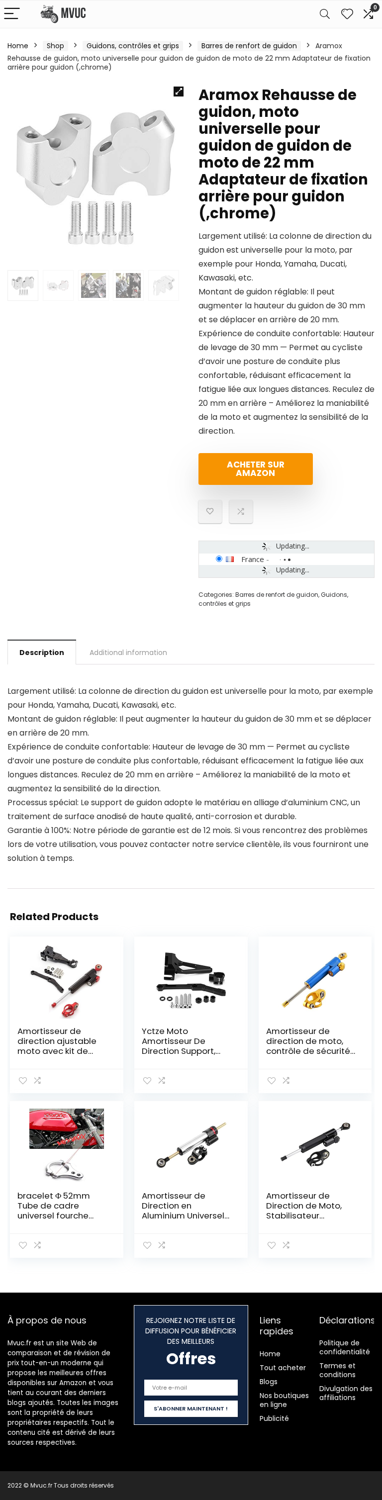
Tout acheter (283, 1368)
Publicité (274, 1418)
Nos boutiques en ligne (284, 1400)
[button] (179, 91)
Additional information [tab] (128, 652)
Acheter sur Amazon (256, 469)
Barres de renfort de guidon (249, 46)
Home (17, 46)
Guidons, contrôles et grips (133, 46)
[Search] (325, 14)
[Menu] (12, 14)
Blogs (269, 1382)
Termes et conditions (337, 1370)
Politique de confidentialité (344, 1347)
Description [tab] (41, 652)
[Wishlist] (347, 14)
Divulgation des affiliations (346, 1393)
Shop (55, 46)
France (252, 559)
